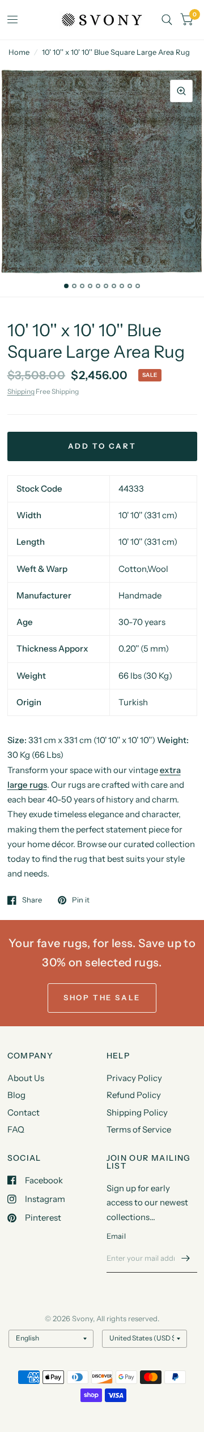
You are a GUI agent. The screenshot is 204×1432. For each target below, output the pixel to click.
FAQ (15, 1129)
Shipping (21, 391)
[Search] (167, 20)
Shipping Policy (137, 1112)
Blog (16, 1095)
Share (32, 900)
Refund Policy (134, 1095)
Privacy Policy (134, 1078)
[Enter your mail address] (186, 1258)
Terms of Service (139, 1129)
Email (116, 1235)
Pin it (81, 900)
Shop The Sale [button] (102, 997)
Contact (23, 1112)
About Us (25, 1078)
